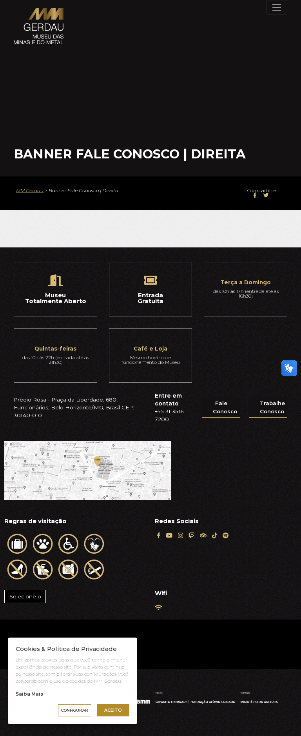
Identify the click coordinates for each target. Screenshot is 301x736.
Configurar (74, 710)
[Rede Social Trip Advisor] (203, 535)
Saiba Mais (29, 694)
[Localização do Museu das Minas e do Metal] (88, 470)
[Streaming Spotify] (225, 535)
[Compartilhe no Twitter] (266, 195)
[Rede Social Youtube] (169, 535)
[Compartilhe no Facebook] (255, 195)
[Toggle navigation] (277, 7)
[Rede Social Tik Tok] (214, 535)
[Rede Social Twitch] (191, 535)
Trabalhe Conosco (272, 407)
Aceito (113, 710)
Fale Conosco (225, 407)
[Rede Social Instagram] (180, 535)
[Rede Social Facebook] (158, 535)
